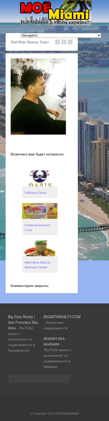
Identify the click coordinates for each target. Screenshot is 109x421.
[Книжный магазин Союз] (40, 211)
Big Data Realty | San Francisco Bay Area (23, 322)
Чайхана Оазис (36, 192)
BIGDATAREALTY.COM (62, 316)
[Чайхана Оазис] (40, 179)
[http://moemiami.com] (55, 23)
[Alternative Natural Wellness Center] (40, 248)
